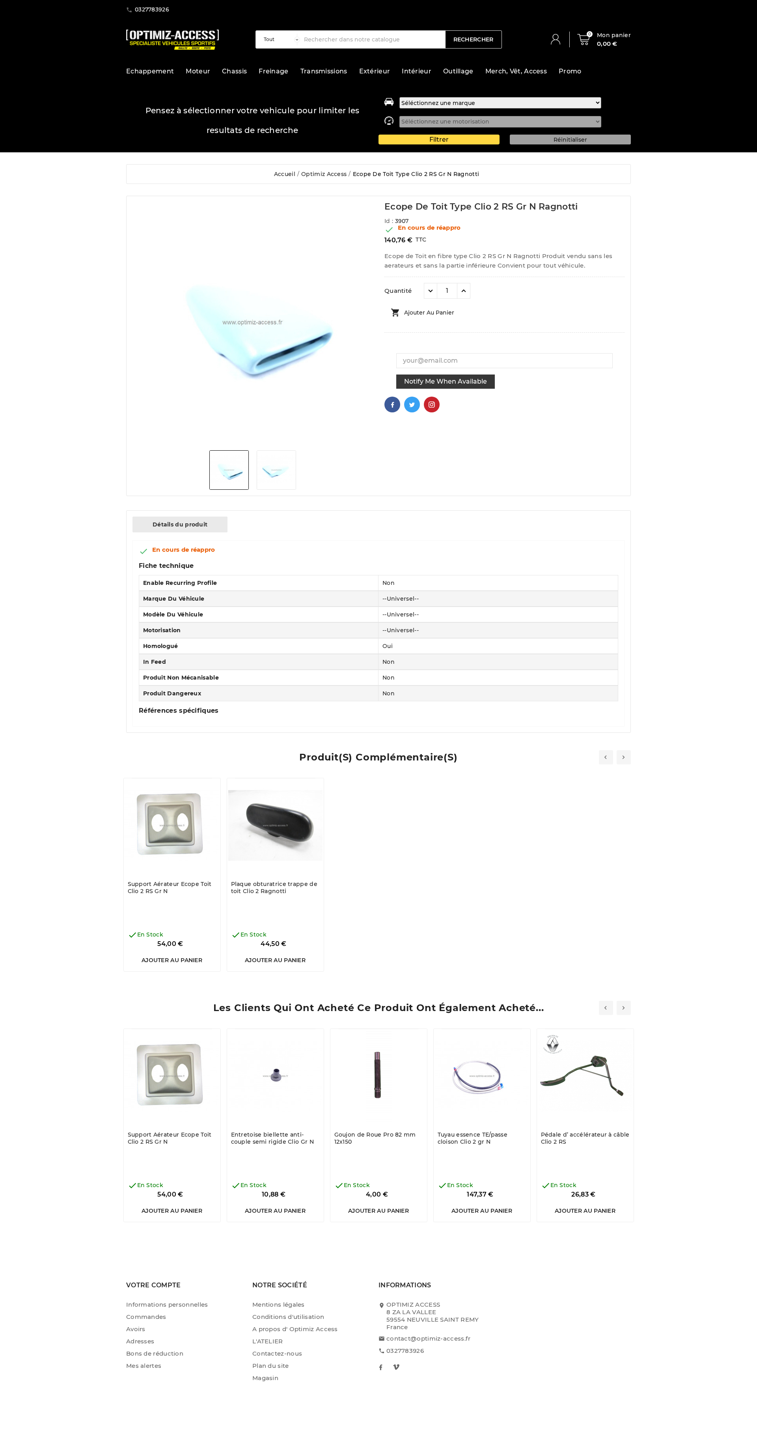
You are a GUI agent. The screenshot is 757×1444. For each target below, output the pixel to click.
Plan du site (270, 1365)
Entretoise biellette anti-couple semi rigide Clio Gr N (272, 1138)
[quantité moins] (430, 291)
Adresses (140, 1341)
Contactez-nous (277, 1353)
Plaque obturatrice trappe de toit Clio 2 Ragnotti (274, 887)
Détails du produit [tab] (180, 524)
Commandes (146, 1316)
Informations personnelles (167, 1304)
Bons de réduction (154, 1353)
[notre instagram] (396, 1367)
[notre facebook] (380, 1367)
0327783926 (405, 1350)
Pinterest (432, 404)
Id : (389, 221)
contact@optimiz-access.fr (428, 1338)
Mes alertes (143, 1365)
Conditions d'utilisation (288, 1316)
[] (559, 39)
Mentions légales (278, 1304)
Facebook (392, 404)
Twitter (412, 404)
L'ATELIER (267, 1341)
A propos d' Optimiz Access (295, 1329)
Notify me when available (445, 381)
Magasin (265, 1378)
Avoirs (135, 1329)
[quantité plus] (463, 291)
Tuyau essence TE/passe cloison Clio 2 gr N (473, 1138)
